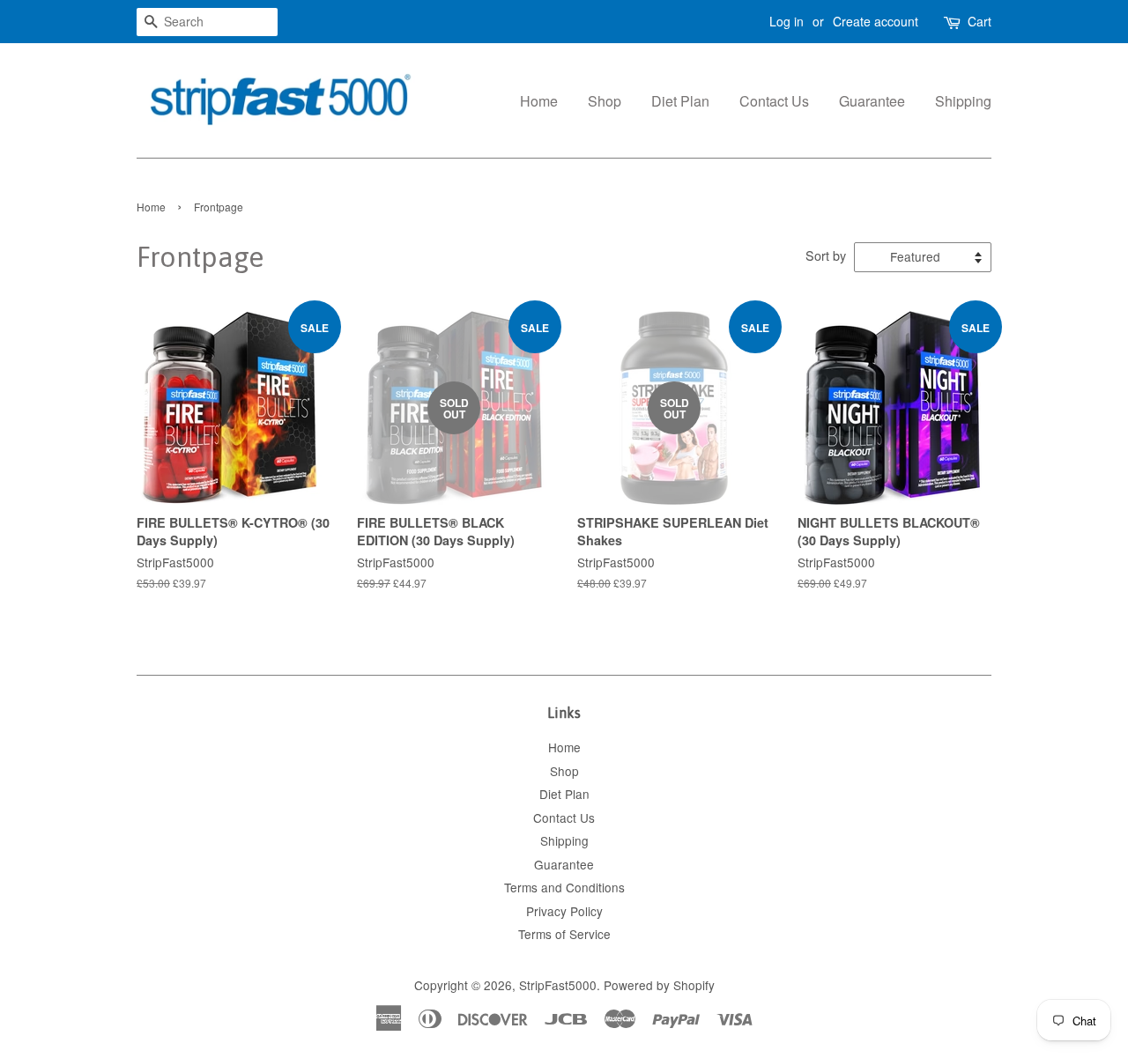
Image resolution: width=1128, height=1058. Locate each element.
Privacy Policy (564, 911)
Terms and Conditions (564, 887)
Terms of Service (564, 934)
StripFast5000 (558, 985)
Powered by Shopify (659, 985)
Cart (979, 21)
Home (539, 101)
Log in (786, 21)
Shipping (963, 101)
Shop (604, 101)
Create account (875, 21)
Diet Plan (680, 101)
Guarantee (872, 101)
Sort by (825, 255)
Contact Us (774, 101)
